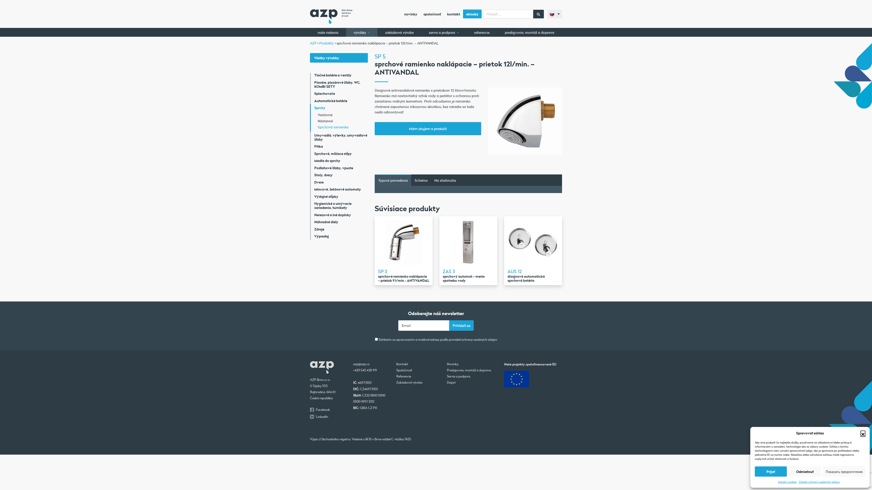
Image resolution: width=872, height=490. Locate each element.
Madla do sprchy (327, 161)
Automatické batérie (330, 101)
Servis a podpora (442, 32)
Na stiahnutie (445, 180)
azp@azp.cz (361, 364)
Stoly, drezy (323, 175)
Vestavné (325, 115)
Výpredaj (321, 236)
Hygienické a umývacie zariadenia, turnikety (333, 205)
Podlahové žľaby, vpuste (333, 168)
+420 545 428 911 (365, 370)
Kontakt (453, 14)
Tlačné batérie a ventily (333, 75)
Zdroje (319, 229)
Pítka (318, 146)
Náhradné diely (326, 222)
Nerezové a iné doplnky (332, 215)
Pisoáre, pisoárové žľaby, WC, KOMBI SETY (337, 84)
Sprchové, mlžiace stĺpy (333, 154)
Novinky (410, 14)
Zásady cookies (787, 482)
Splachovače (324, 93)
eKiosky (472, 14)
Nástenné (325, 121)
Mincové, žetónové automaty (337, 189)
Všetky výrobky (326, 58)
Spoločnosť (432, 14)
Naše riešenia (328, 32)
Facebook (323, 410)
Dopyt (451, 382)
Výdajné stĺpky (326, 196)
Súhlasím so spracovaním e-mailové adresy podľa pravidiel (437, 340)
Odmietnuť (805, 471)
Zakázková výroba (399, 32)
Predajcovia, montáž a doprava (529, 32)
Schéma (421, 180)
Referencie (482, 32)
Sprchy (319, 108)
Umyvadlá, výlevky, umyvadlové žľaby (340, 137)
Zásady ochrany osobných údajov (819, 482)
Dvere (319, 182)
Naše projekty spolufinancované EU (530, 364)
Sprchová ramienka (333, 127)
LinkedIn (322, 417)
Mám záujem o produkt (428, 128)
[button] (863, 433)
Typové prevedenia (393, 180)
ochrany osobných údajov (479, 340)
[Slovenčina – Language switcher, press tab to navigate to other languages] (554, 14)
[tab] (393, 180)
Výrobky (360, 32)
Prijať (770, 471)
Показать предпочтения (844, 471)
